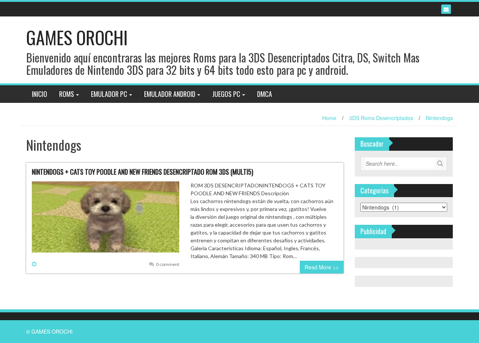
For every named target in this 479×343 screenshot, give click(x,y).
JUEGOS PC (226, 94)
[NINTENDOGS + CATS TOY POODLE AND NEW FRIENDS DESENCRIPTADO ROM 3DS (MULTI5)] (105, 220)
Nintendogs (439, 118)
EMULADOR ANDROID (169, 94)
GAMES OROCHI (77, 37)
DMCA (264, 94)
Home (329, 118)
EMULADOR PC (109, 94)
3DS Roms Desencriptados (381, 118)
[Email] (446, 9)
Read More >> (322, 267)
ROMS (66, 94)
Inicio (39, 94)
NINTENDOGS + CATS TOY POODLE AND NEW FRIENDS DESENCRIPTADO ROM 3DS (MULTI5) (142, 172)
